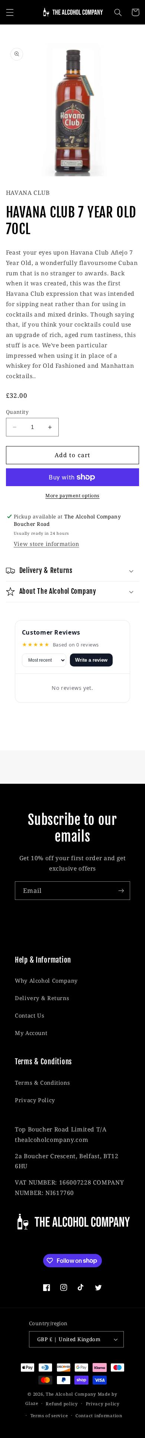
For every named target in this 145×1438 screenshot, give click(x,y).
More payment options (72, 495)
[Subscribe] (121, 890)
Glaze (31, 1403)
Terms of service (49, 1415)
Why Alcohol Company (46, 980)
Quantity (17, 411)
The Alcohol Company (71, 1394)
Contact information (98, 1415)
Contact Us (29, 1015)
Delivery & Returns (42, 998)
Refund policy (62, 1403)
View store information (46, 543)
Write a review (91, 660)
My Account (31, 1032)
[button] (9, 12)
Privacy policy (103, 1403)
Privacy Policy (35, 1100)
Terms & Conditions (42, 1082)
